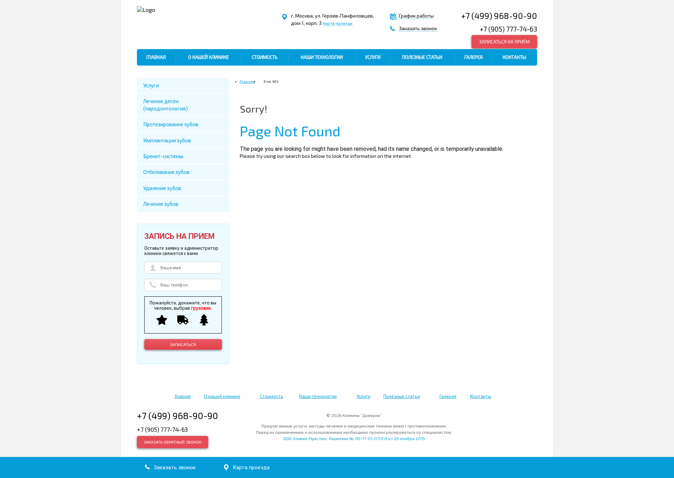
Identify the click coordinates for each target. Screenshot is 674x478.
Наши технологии (322, 57)
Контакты (514, 57)
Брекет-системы (163, 156)
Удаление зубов (162, 188)
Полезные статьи (422, 57)
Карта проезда (337, 23)
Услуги (373, 57)
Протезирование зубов (170, 124)
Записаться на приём (504, 42)
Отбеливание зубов (166, 172)
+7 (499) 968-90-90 (499, 16)
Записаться (183, 344)
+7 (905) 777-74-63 (508, 29)
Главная (156, 57)
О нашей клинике (208, 57)
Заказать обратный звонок (172, 441)
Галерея (473, 57)
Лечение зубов (160, 204)
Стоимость (265, 57)
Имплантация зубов (167, 140)
